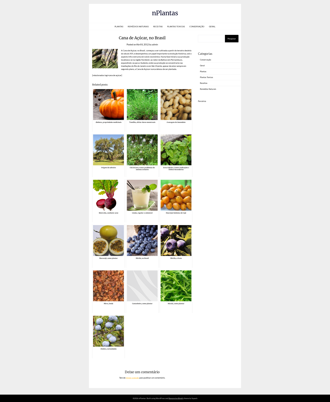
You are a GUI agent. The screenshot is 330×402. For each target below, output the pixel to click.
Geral (212, 26)
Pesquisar (232, 38)
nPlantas (165, 13)
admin (155, 44)
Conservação (196, 26)
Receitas (158, 26)
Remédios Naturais (138, 26)
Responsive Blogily (176, 398)
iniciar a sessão (132, 377)
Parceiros (202, 101)
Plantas (119, 26)
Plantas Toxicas (176, 26)
